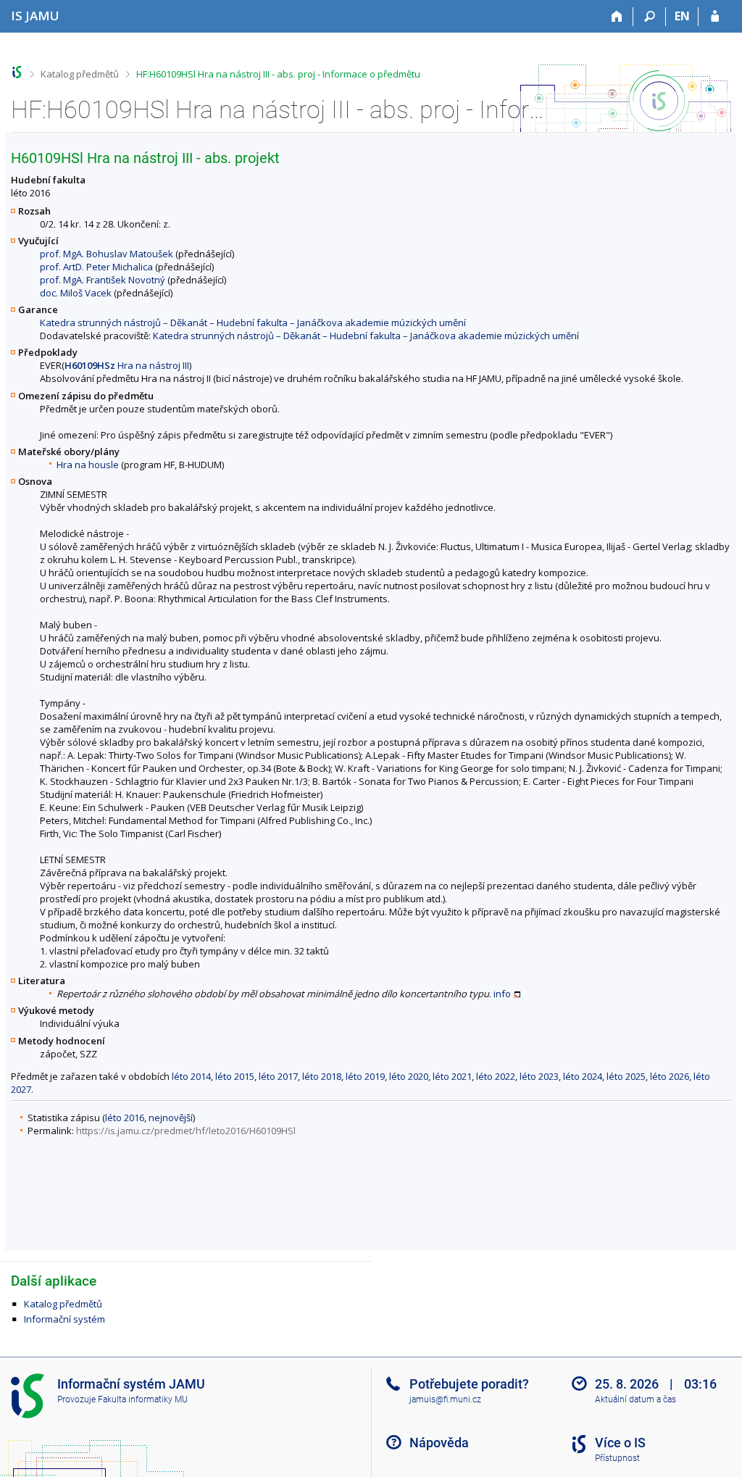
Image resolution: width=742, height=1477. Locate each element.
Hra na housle (88, 464)
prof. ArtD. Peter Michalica (96, 266)
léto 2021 (452, 1076)
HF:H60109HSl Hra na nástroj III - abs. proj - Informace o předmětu (278, 73)
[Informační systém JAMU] (17, 72)
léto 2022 (495, 1076)
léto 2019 (365, 1076)
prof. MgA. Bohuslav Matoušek (106, 253)
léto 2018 (321, 1076)
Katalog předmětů (80, 73)
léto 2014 (191, 1076)
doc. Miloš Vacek (76, 292)
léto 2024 (582, 1076)
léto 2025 (626, 1076)
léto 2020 (408, 1076)
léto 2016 (124, 1117)
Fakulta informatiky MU (143, 1399)
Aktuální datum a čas (635, 1399)
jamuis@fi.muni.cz (445, 1399)
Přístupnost (617, 1458)
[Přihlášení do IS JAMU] (715, 16)
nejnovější (171, 1117)
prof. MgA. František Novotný (102, 279)
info (502, 993)
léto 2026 (669, 1076)
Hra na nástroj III (126, 365)
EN (682, 16)
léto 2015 (234, 1076)
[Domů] (617, 16)
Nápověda (439, 1442)
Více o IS (620, 1442)
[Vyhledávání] (649, 16)
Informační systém (64, 1319)
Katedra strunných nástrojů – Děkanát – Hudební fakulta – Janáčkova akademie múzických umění (253, 322)
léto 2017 (278, 1076)
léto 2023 (539, 1076)
